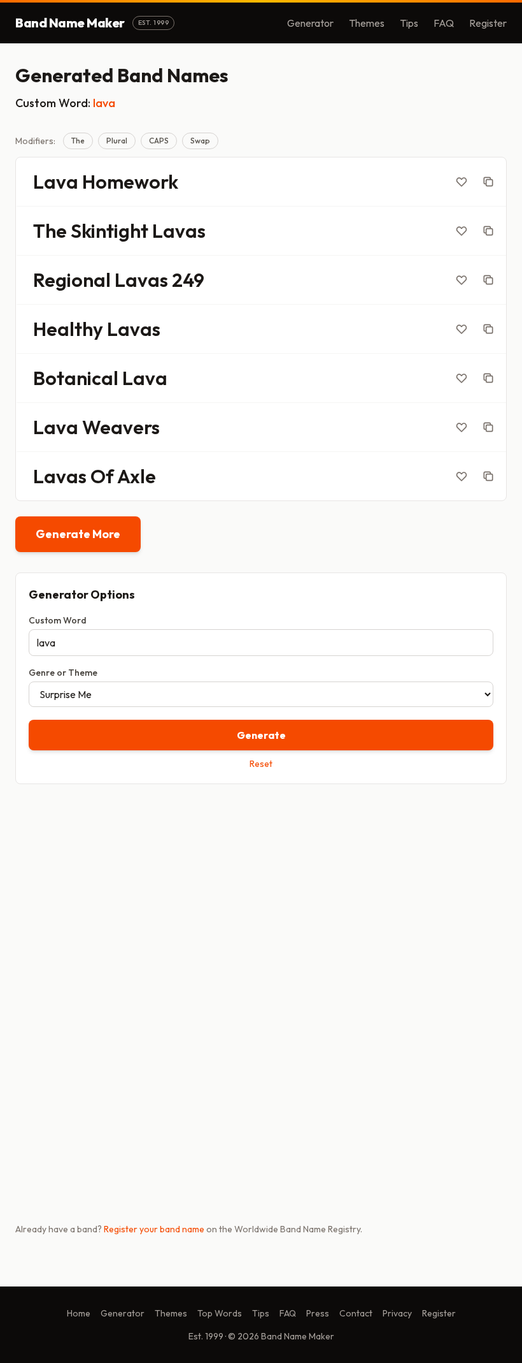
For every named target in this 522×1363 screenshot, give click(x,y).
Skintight (109, 231)
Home (78, 1313)
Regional (72, 280)
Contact (355, 1313)
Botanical (75, 378)
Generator (310, 23)
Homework (130, 182)
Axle (136, 476)
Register (488, 23)
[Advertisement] (261, 894)
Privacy (397, 1313)
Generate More (78, 534)
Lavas (179, 231)
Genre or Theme (63, 672)
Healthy (68, 329)
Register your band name (154, 1229)
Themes (366, 23)
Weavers (121, 427)
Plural (116, 140)
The (78, 140)
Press (317, 1313)
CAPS (159, 140)
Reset (261, 763)
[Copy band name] (488, 181)
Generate (261, 735)
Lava (55, 182)
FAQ (444, 23)
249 (188, 280)
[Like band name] (461, 181)
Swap (200, 140)
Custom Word (58, 620)
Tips (409, 23)
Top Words (219, 1313)
